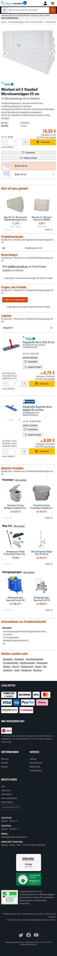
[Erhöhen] (25, 142)
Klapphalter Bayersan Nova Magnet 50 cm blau (37, 408)
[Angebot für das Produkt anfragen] (28, 158)
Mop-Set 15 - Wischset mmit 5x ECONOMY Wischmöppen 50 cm (41, 220)
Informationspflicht (9, 798)
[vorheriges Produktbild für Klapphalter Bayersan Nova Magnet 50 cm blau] (3, 420)
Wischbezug (26, 670)
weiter (47, 229)
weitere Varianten (30, 357)
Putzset (38, 666)
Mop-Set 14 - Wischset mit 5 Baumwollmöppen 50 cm (15, 218)
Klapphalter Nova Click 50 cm (38, 342)
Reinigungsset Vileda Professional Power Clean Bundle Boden (15, 554)
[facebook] (29, 935)
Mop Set (15, 666)
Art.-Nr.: (4, 123)
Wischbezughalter (27, 663)
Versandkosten (36, 763)
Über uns (5, 759)
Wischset (7, 666)
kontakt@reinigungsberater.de (14, 837)
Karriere (4, 767)
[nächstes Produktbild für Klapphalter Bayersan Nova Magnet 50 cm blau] (19, 420)
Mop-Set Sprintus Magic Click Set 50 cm (41, 553)
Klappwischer (42, 663)
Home (3, 22)
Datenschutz (6, 794)
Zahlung (33, 759)
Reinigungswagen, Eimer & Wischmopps (26, 22)
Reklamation (35, 767)
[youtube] (36, 935)
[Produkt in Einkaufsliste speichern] (28, 153)
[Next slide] (52, 53)
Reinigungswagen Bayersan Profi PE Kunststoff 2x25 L (41, 600)
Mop (45, 666)
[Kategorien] (4, 10)
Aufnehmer (7, 670)
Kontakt (4, 763)
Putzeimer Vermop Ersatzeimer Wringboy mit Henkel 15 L (41, 508)
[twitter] (21, 935)
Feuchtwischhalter (10, 663)
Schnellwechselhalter (34, 659)
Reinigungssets (27, 666)
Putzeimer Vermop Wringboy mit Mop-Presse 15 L (15, 508)
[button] (45, 3)
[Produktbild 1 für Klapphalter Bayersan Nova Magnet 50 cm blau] (10, 420)
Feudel (17, 670)
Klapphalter (8, 328)
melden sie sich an (18, 266)
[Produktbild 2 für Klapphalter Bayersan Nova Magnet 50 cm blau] (13, 420)
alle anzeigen (20, 480)
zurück (9, 229)
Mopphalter (19, 659)
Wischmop (37, 670)
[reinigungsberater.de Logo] (14, 3)
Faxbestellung (36, 770)
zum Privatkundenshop (9, 18)
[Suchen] (52, 10)
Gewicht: (5, 126)
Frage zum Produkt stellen (15, 300)
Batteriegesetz (7, 802)
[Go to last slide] (5, 53)
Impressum (6, 790)
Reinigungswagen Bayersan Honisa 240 (15, 599)
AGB (3, 786)
